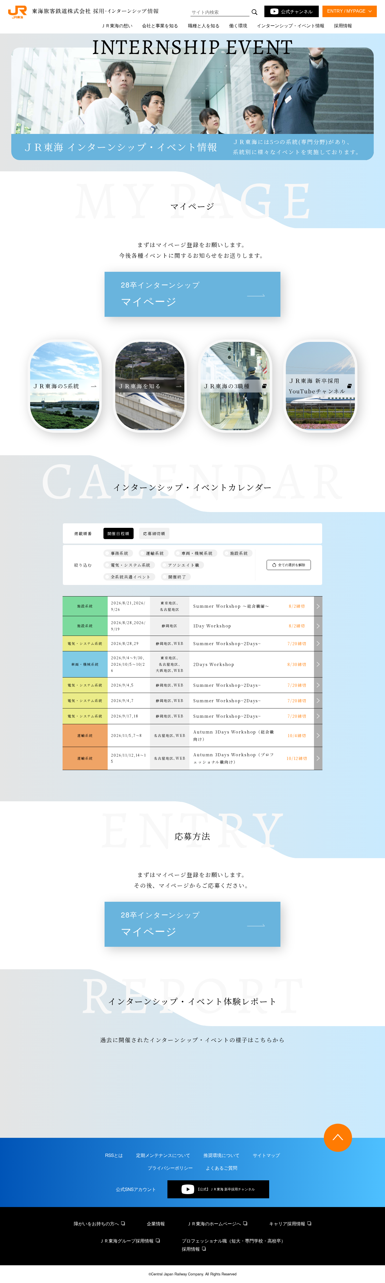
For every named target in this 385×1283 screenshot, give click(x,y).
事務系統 (120, 553)
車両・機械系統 (197, 553)
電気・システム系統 (131, 565)
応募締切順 (154, 533)
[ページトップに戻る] (338, 1138)
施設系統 (239, 553)
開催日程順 (118, 533)
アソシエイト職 (183, 565)
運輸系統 (155, 553)
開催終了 (177, 577)
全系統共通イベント (131, 577)
